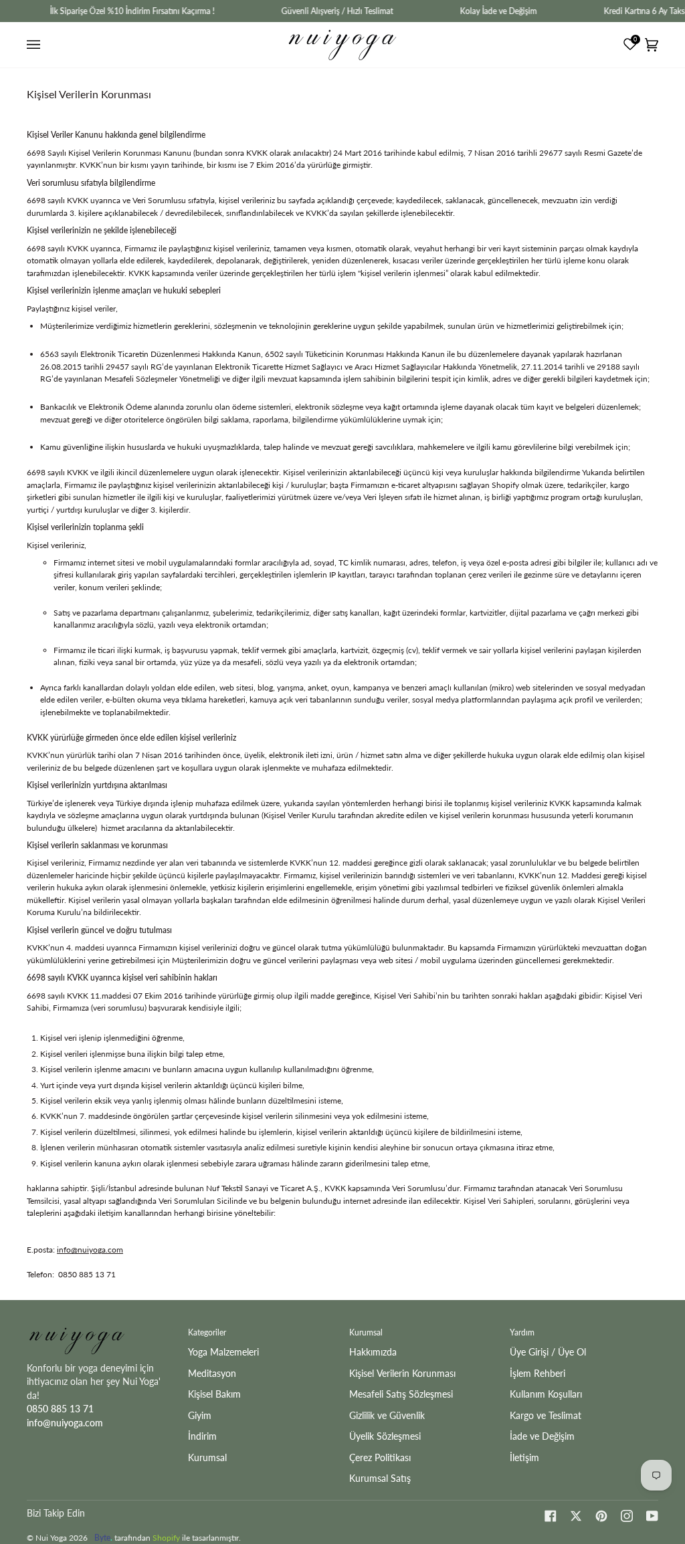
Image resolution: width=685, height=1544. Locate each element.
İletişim (524, 1457)
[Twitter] (576, 1516)
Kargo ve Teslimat (545, 1415)
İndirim (202, 1436)
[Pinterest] (601, 1516)
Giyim (199, 1415)
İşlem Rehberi (537, 1373)
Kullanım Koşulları (546, 1394)
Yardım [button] (522, 1332)
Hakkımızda (373, 1352)
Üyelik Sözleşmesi (385, 1436)
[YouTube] (652, 1516)
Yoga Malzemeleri (223, 1352)
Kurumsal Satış (380, 1478)
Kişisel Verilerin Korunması (402, 1373)
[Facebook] (551, 1516)
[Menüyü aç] (35, 45)
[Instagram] (627, 1516)
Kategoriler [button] (207, 1332)
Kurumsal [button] (366, 1332)
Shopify (166, 1538)
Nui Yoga (51, 1538)
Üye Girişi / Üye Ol (548, 1352)
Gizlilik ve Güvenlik (387, 1415)
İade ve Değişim (542, 1436)
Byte (102, 1538)
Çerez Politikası (380, 1457)
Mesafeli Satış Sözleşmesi (401, 1394)
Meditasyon (212, 1373)
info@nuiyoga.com (90, 1250)
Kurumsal (207, 1457)
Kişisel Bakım (214, 1394)
